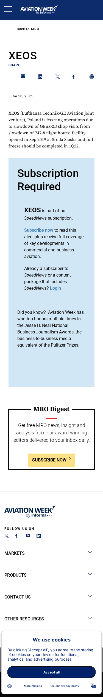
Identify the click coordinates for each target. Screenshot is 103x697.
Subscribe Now (49, 460)
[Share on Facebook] (74, 77)
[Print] (92, 77)
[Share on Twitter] (57, 77)
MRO (35, 29)
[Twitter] (6, 536)
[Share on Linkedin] (40, 77)
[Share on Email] (23, 77)
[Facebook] (17, 536)
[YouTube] (28, 536)
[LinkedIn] (39, 536)
